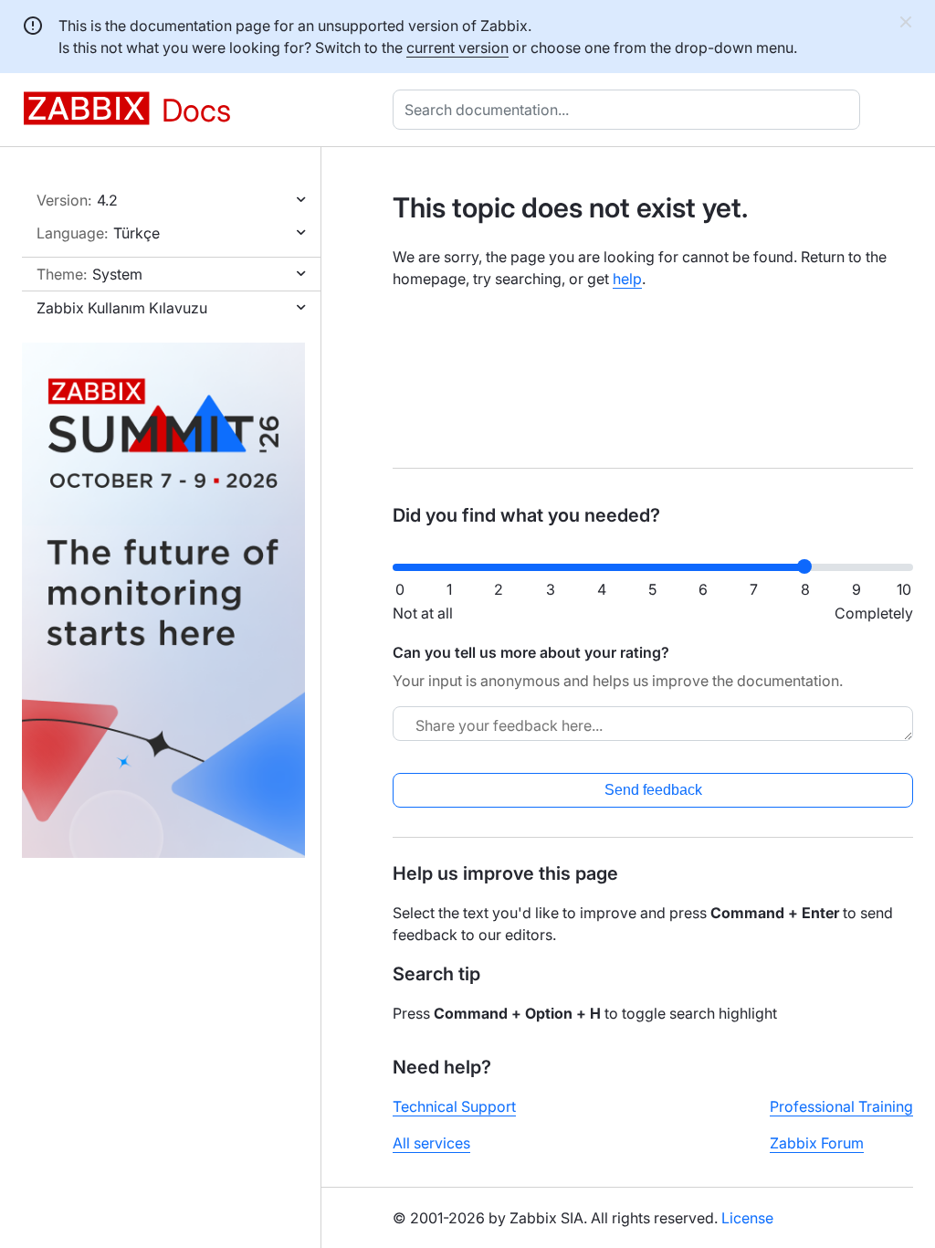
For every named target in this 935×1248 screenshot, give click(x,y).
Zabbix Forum (817, 1143)
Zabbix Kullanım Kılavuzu (122, 308)
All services (431, 1143)
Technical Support (454, 1106)
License (747, 1218)
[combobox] (630, 109)
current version (457, 47)
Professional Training (841, 1106)
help (627, 279)
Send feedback (653, 790)
